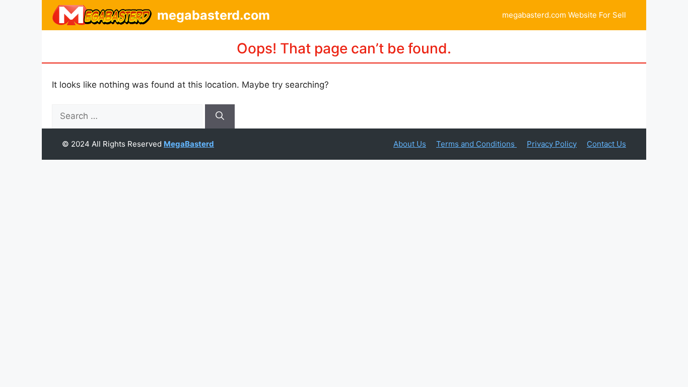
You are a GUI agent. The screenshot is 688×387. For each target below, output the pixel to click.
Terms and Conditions (476, 144)
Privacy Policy (552, 144)
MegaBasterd (189, 144)
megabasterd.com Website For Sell (564, 15)
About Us (409, 144)
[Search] (220, 116)
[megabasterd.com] (102, 15)
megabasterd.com (213, 15)
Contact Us (606, 144)
